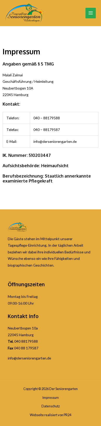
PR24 (67, 415)
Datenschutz (50, 406)
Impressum (50, 397)
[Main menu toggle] (90, 13)
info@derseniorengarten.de (29, 358)
